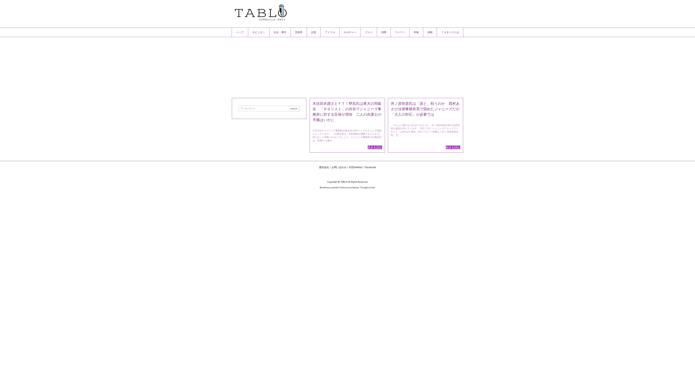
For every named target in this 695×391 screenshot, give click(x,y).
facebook (370, 167)
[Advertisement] (340, 66)
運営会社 (324, 167)
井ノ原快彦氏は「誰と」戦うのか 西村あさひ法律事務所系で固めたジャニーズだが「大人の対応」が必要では (425, 109)
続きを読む (375, 147)
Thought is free (367, 187)
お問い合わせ (339, 167)
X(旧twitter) (356, 167)
